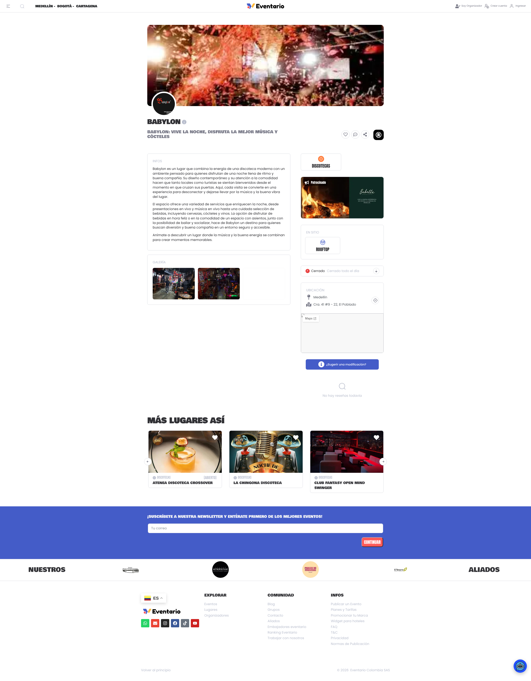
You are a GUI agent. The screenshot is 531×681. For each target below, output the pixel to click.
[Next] (383, 461)
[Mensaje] (355, 134)
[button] (345, 134)
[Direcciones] (375, 300)
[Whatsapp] (145, 623)
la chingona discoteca (258, 483)
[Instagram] (165, 623)
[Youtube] (195, 623)
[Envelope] (155, 623)
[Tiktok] (185, 623)
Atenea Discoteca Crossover (183, 483)
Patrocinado (344, 182)
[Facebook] (175, 623)
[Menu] (9, 6)
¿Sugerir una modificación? (346, 364)
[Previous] (148, 461)
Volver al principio (156, 670)
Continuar (372, 542)
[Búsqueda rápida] (26, 6)
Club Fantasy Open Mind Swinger (339, 485)
